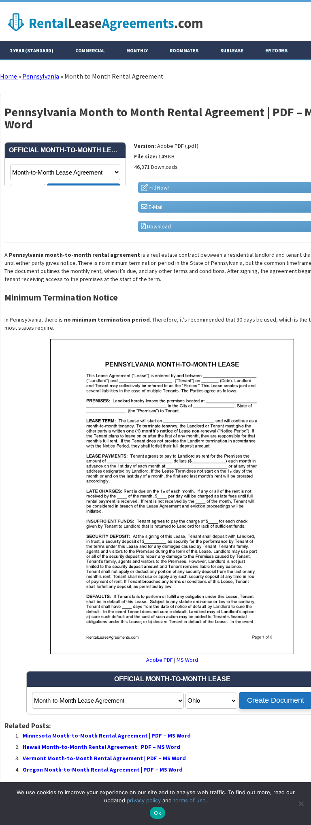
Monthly (137, 50)
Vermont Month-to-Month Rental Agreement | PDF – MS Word (104, 758)
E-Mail (154, 207)
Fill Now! (158, 187)
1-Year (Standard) (31, 50)
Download (158, 226)
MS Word (187, 659)
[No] (301, 803)
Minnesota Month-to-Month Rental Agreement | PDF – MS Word (107, 735)
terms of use (189, 800)
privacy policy (144, 800)
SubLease (231, 50)
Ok (157, 813)
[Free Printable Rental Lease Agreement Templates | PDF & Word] (105, 33)
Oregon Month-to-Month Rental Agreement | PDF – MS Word (103, 769)
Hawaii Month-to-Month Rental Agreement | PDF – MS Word (101, 746)
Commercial (89, 50)
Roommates (184, 50)
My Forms (276, 50)
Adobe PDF (159, 659)
